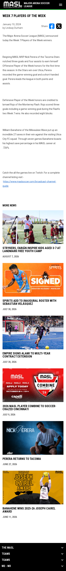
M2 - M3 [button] (6, 566)
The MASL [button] (8, 547)
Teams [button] (6, 553)
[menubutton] (61, 5)
